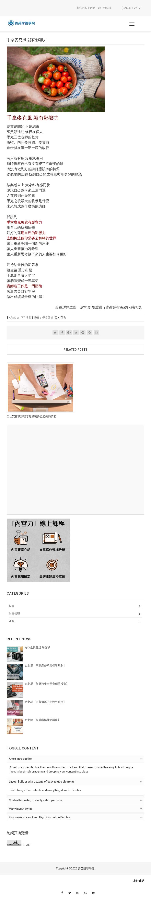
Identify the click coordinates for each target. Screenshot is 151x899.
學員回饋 (47, 317)
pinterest (93, 893)
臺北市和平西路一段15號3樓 (93, 7)
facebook (62, 893)
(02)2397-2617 (131, 7)
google (85, 893)
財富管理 (14, 613)
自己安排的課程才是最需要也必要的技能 (31, 416)
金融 (11, 621)
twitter (69, 893)
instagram (77, 893)
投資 (11, 605)
